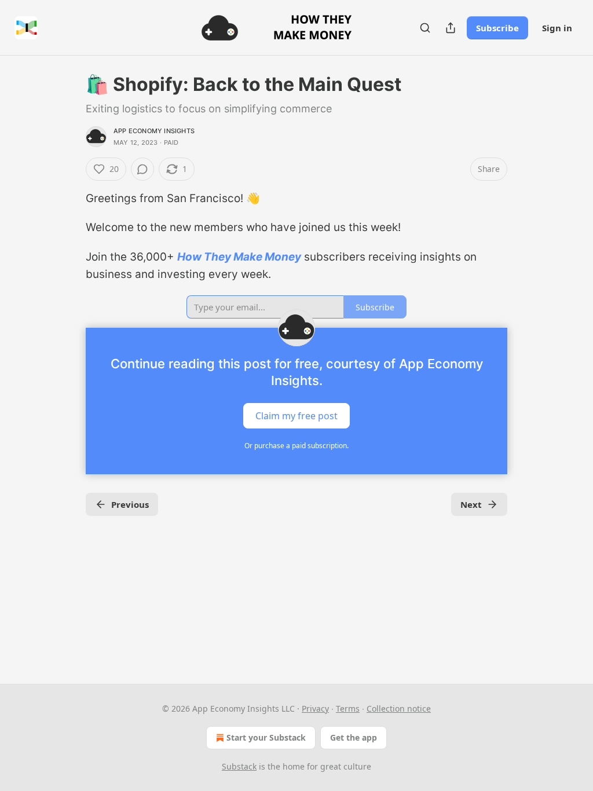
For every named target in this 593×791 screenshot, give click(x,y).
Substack (239, 766)
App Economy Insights (154, 131)
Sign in (557, 28)
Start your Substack (266, 737)
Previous (130, 504)
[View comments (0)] (142, 169)
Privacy (315, 708)
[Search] (425, 27)
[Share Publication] (450, 27)
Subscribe (497, 28)
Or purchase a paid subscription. (296, 446)
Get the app (353, 737)
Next (471, 504)
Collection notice (399, 708)
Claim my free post (296, 415)
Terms (348, 708)
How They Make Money (239, 256)
